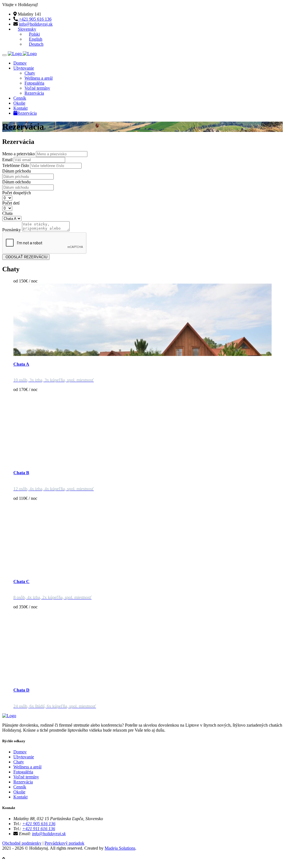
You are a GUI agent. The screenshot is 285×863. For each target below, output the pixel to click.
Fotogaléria (34, 83)
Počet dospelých (16, 192)
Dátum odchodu (16, 182)
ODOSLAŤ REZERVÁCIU (25, 257)
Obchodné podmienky (21, 843)
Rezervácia (34, 93)
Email (7, 159)
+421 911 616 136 (38, 828)
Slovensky (27, 29)
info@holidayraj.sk (36, 24)
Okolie (19, 103)
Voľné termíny (37, 88)
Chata (7, 213)
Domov (20, 63)
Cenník (19, 98)
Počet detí (10, 203)
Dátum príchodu (16, 171)
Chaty (29, 73)
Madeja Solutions (120, 848)
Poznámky (11, 229)
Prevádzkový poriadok (64, 843)
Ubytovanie (23, 68)
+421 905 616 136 (34, 19)
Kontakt (20, 108)
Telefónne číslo (15, 165)
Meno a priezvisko (18, 153)
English (35, 39)
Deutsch (36, 44)
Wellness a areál (38, 78)
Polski (34, 34)
